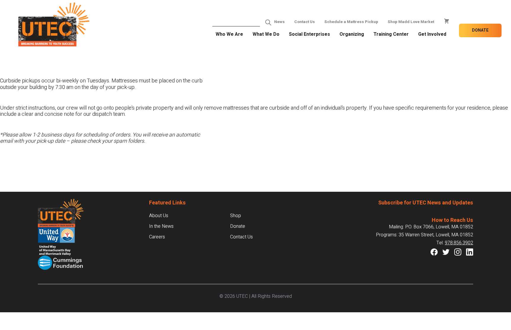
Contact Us (304, 22)
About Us (158, 215)
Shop (235, 215)
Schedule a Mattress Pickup (351, 22)
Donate (480, 30)
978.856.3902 (459, 242)
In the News (161, 226)
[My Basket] (446, 21)
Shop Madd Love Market (411, 22)
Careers (157, 236)
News (279, 22)
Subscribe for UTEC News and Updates (425, 203)
